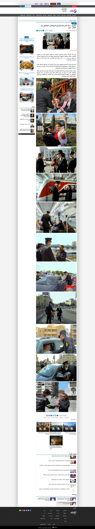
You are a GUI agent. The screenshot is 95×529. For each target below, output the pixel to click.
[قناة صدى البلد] (59, 4)
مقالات (65, 521)
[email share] (37, 30)
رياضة (54, 15)
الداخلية (44, 417)
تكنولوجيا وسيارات (56, 518)
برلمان (51, 518)
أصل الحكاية (22, 15)
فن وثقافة (50, 15)
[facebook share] (43, 30)
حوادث (58, 15)
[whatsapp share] (39, 30)
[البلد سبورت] (53, 4)
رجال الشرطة (67, 417)
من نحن (54, 524)
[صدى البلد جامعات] (46, 4)
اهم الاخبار (69, 15)
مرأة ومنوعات (39, 15)
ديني (34, 15)
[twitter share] (41, 30)
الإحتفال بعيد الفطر (55, 417)
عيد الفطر (61, 417)
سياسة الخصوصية (43, 524)
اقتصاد (65, 518)
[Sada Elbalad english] (36, 4)
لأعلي (74, 508)
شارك (46, 30)
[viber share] (49, 415)
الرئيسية (74, 15)
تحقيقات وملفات (42, 518)
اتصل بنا (49, 524)
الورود (49, 417)
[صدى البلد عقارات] (41, 4)
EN (21, 6)
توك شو (44, 15)
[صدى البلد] (73, 10)
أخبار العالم (29, 15)
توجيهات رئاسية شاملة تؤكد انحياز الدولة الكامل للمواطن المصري (55, 6)
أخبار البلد (63, 15)
